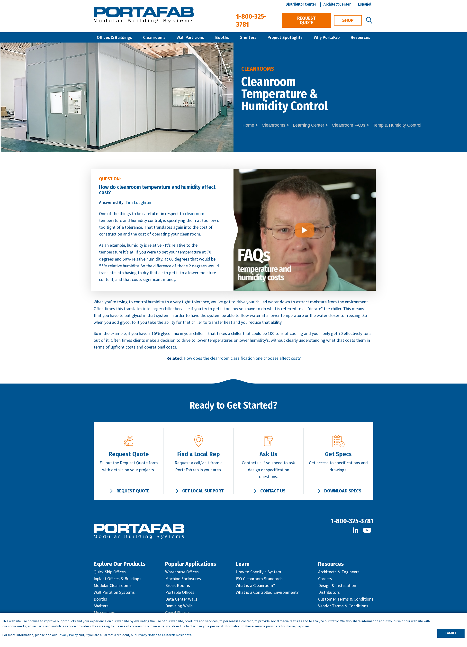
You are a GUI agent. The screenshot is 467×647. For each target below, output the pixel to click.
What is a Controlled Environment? (267, 592)
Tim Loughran (138, 202)
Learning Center (308, 125)
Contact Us (273, 491)
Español (364, 4)
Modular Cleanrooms (113, 585)
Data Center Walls (181, 599)
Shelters (248, 37)
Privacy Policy (68, 635)
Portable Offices (179, 592)
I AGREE (451, 633)
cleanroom (194, 213)
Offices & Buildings (114, 37)
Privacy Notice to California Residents (163, 635)
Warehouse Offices (182, 572)
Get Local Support (203, 491)
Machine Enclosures (183, 578)
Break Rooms (177, 585)
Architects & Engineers (338, 572)
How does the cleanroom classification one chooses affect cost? (242, 358)
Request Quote (306, 20)
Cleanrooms (154, 37)
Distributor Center (301, 4)
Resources (360, 37)
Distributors (329, 592)
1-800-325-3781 (352, 521)
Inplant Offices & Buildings (117, 578)
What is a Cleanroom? (255, 585)
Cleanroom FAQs (348, 125)
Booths (222, 37)
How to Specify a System (258, 572)
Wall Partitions (190, 37)
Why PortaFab (327, 37)
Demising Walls (179, 606)
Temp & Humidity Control (397, 125)
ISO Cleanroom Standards (259, 578)
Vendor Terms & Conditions (343, 606)
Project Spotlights (285, 37)
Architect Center (337, 4)
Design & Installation (337, 585)
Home (248, 125)
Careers (325, 578)
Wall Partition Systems (114, 592)
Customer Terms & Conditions (345, 599)
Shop (348, 20)
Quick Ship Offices (110, 572)
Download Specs (342, 491)
